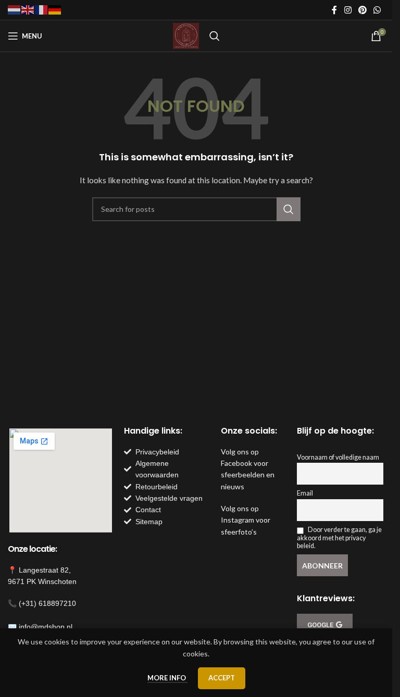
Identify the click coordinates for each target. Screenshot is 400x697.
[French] (41, 9)
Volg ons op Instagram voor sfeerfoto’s (245, 520)
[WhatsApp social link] (377, 10)
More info (167, 678)
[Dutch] (14, 9)
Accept (221, 678)
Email (305, 493)
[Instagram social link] (348, 10)
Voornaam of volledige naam (338, 457)
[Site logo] (186, 35)
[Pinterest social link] (362, 10)
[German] (55, 9)
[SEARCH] (289, 209)
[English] (28, 9)
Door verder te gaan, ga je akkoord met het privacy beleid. (339, 537)
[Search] (214, 36)
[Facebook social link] (334, 10)
